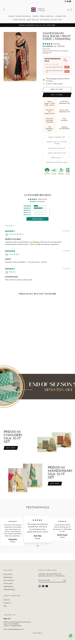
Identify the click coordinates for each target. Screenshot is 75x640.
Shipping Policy (8, 586)
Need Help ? (57, 157)
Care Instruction (57, 153)
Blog (5, 606)
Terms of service (9, 580)
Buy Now (10, 448)
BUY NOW (54, 483)
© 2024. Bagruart (37, 633)
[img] (10, 231)
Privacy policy (8, 583)
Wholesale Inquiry (9, 589)
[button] (48, 44)
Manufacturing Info (57, 162)
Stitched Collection (51, 20)
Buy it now (57, 95)
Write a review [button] (37, 219)
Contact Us (7, 603)
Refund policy (8, 577)
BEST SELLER (33, 20)
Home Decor (19, 20)
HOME (11, 16)
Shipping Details (57, 148)
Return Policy (8, 574)
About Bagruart (56, 137)
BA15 (67, 71)
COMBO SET (60, 16)
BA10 (66, 67)
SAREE (35, 16)
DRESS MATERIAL (23, 16)
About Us (7, 600)
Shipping (45, 53)
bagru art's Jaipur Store (57, 142)
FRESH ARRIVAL (47, 16)
